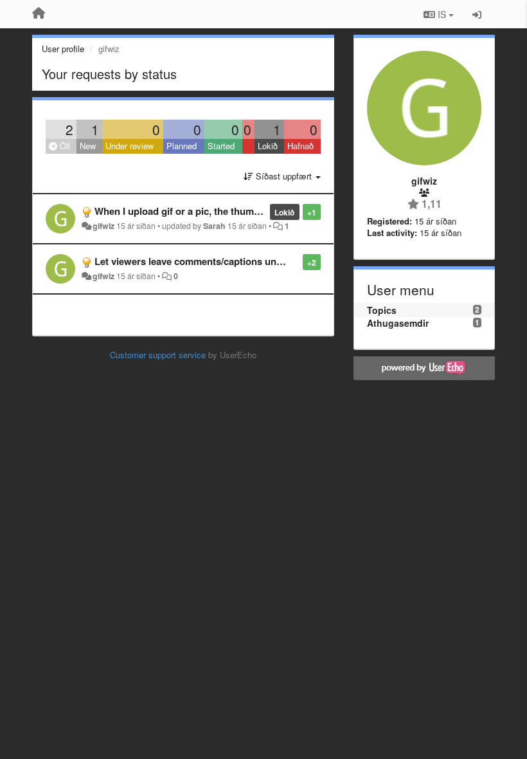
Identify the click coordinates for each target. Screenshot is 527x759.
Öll (63, 146)
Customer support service (158, 355)
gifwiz (103, 226)
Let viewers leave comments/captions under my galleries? (223, 261)
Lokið (268, 146)
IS (442, 14)
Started (221, 146)
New (88, 146)
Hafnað (300, 146)
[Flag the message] (295, 261)
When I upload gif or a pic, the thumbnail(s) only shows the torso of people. (262, 211)
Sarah (214, 226)
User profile (63, 48)
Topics (382, 310)
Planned (181, 146)
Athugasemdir (398, 322)
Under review (129, 146)
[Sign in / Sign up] (476, 14)
